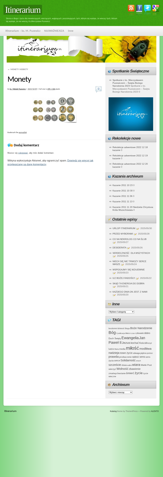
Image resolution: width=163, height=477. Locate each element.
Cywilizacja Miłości (123, 333)
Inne (70, 31)
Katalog (113, 411)
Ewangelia (130, 338)
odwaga (136, 353)
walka (129, 365)
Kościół (143, 343)
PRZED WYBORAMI (123, 233)
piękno (143, 353)
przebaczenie (125, 357)
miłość (132, 348)
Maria (116, 349)
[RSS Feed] (131, 11)
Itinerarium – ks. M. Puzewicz (22, 31)
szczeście (115, 364)
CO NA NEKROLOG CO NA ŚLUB (129, 239)
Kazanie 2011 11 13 (122, 201)
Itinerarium (22, 10)
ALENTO (155, 411)
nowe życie (126, 352)
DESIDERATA (119, 247)
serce (117, 360)
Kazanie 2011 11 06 (122, 196)
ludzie (111, 349)
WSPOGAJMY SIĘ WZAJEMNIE (129, 269)
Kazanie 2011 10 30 (123, 190)
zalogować (23, 153)
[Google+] (155, 11)
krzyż (149, 343)
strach (138, 361)
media (122, 349)
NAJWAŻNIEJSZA (54, 31)
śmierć (130, 373)
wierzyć (112, 369)
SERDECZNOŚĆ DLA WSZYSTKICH (131, 253)
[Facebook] (139, 11)
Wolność (122, 368)
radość (135, 357)
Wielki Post (146, 365)
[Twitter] (147, 10)
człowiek (139, 333)
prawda (114, 356)
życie (139, 373)
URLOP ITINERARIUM (124, 228)
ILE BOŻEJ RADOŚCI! (124, 278)
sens (142, 356)
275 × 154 (51, 89)
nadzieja (114, 352)
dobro (147, 333)
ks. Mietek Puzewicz (18, 89)
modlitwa (145, 348)
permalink (23, 133)
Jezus (126, 342)
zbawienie (135, 369)
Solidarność (127, 360)
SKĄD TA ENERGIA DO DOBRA (128, 283)
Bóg (112, 332)
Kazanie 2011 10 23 (123, 185)
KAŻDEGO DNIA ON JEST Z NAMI (130, 292)
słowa (124, 365)
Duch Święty (115, 338)
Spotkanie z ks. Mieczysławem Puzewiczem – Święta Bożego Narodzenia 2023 (128, 83)
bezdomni (113, 328)
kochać (135, 343)
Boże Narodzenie (141, 328)
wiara (136, 364)
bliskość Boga (124, 328)
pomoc (150, 353)
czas (133, 333)
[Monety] (54, 110)
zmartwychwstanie (117, 373)
